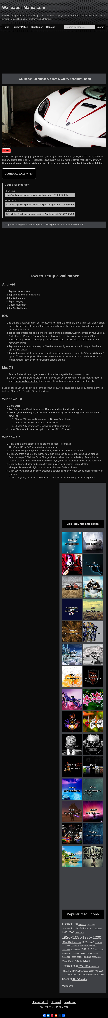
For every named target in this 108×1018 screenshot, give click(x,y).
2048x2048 (91, 953)
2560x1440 (81, 961)
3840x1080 (98, 974)
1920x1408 (77, 942)
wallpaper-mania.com (51, 1007)
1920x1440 (88, 942)
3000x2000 (98, 971)
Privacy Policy (20, 27)
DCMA (6, 150)
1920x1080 (72, 937)
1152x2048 (66, 929)
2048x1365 (67, 953)
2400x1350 (86, 957)
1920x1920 (98, 942)
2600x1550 (78, 224)
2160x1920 (67, 957)
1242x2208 (78, 928)
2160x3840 (76, 957)
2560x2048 (94, 966)
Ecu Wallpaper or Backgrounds (44, 224)
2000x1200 (84, 946)
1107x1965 (91, 924)
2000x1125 (75, 946)
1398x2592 (98, 929)
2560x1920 (84, 966)
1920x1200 (91, 937)
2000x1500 (66, 950)
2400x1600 (96, 957)
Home (6, 27)
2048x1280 (98, 950)
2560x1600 (70, 966)
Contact (50, 27)
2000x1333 (93, 945)
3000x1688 (88, 971)
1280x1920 (89, 929)
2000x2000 (75, 950)
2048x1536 (78, 953)
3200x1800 (76, 975)
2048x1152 (87, 949)
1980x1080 (66, 946)
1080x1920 (70, 924)
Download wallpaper (19, 174)
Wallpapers (67, 986)
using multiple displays (26, 381)
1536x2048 (79, 932)
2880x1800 (77, 970)
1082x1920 (82, 924)
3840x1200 (67, 979)
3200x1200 (66, 975)
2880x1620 (65, 971)
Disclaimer (37, 27)
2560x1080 (67, 961)
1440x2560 (68, 932)
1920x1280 (67, 942)
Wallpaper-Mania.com (23, 7)
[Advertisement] (54, 54)
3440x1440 (86, 975)
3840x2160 (79, 978)
